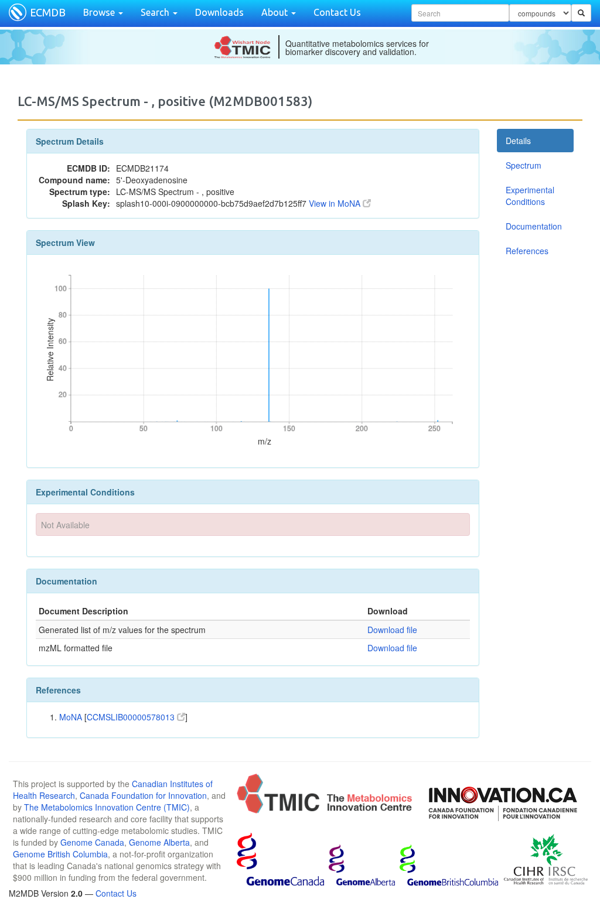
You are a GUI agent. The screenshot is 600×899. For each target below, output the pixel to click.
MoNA (70, 717)
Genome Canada (92, 842)
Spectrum (523, 165)
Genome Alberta (159, 842)
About (275, 12)
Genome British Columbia (60, 854)
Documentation (534, 226)
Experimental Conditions (530, 195)
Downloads (219, 12)
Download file (392, 629)
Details (518, 140)
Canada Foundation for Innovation (143, 795)
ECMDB (48, 12)
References (527, 251)
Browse (100, 12)
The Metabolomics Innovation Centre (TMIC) (107, 807)
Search (156, 12)
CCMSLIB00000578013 (132, 717)
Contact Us (337, 12)
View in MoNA (336, 203)
